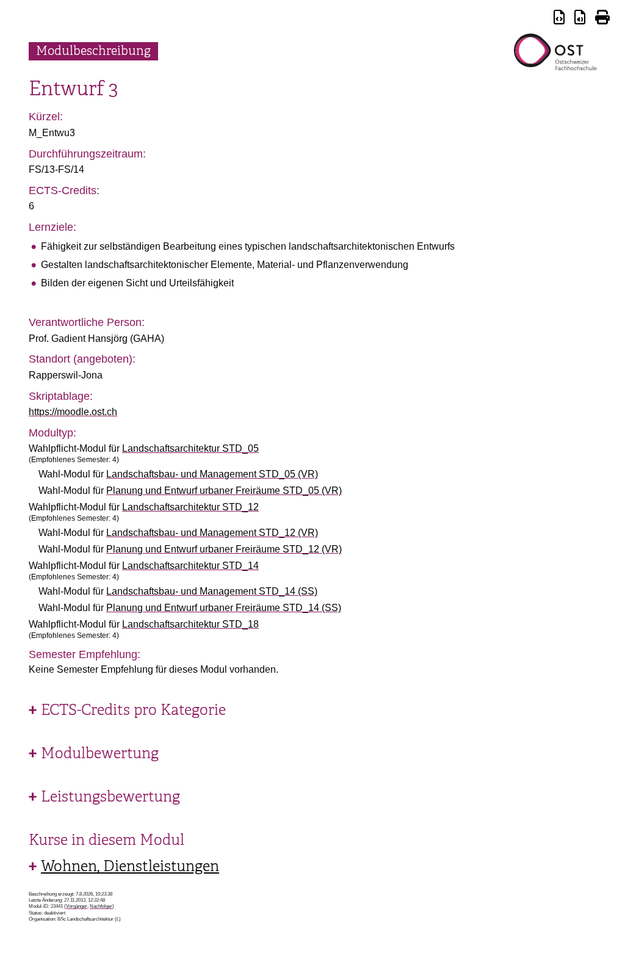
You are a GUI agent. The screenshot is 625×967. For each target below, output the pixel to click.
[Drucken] (602, 19)
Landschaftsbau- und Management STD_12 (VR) (212, 532)
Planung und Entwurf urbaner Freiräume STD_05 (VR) (224, 490)
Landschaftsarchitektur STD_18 (190, 624)
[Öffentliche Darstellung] (580, 19)
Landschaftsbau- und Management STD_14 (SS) (211, 591)
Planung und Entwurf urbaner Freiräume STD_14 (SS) (223, 608)
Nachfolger (101, 906)
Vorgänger (76, 906)
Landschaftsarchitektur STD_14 (190, 565)
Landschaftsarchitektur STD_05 (190, 448)
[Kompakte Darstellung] (559, 19)
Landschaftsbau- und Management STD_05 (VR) (212, 474)
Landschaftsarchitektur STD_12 (190, 507)
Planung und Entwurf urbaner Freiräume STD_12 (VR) (224, 549)
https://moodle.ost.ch (73, 412)
